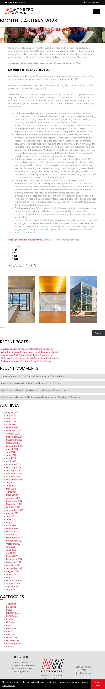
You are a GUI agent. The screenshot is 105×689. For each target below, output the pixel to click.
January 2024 (13, 498)
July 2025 (10, 452)
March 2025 (12, 464)
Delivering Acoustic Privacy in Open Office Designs (26, 361)
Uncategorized (13, 643)
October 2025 (13, 443)
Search (3, 327)
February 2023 (13, 531)
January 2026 (13, 433)
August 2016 (12, 586)
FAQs (83, 669)
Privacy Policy (52, 679)
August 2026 (12, 412)
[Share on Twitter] (15, 249)
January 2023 (13, 534)
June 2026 (11, 418)
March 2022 (12, 556)
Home (11, 41)
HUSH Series (12, 616)
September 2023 (14, 510)
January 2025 (13, 470)
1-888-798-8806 (21, 662)
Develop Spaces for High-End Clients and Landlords (20, 274)
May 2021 (10, 577)
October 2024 (13, 476)
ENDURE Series (13, 613)
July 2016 (10, 589)
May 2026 (11, 421)
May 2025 (11, 458)
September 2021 (14, 568)
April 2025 (11, 461)
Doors (9, 609)
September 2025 (14, 446)
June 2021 (11, 574)
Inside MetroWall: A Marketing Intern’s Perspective (83, 276)
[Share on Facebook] (15, 252)
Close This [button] (97, 684)
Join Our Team (83, 666)
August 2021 (12, 571)
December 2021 (14, 559)
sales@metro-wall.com (22, 665)
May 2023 (11, 522)
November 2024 (14, 473)
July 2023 (10, 516)
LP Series (10, 622)
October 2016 (13, 583)
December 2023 (14, 501)
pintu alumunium (9, 376)
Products (10, 634)
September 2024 (14, 479)
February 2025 (13, 467)
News (9, 625)
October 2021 (13, 565)
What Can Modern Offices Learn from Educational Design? (52, 263)
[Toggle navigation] (96, 11)
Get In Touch (21, 657)
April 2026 (11, 424)
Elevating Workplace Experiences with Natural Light (42, 390)
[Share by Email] (16, 258)
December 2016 (14, 580)
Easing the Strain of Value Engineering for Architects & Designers (48, 397)
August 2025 (12, 449)
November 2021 (14, 562)
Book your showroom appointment (26, 239)
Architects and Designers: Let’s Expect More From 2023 (49, 31)
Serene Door (12, 637)
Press (9, 631)
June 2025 (11, 455)
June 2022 (11, 549)
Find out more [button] (8, 686)
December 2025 (14, 436)
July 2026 (10, 415)
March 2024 (12, 494)
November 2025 (14, 439)
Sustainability (12, 640)
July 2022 (10, 546)
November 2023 (14, 504)
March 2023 (12, 528)
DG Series (11, 606)
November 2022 (14, 540)
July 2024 (11, 482)
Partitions (11, 628)
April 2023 (11, 525)
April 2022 (11, 553)
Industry (10, 619)
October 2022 (13, 543)
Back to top (85, 673)
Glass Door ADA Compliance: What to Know (43, 376)
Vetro (9, 646)
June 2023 (11, 519)
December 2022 (14, 537)
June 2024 (11, 485)
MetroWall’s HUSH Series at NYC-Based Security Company (30, 358)
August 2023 (12, 513)
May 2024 (11, 488)
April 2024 (11, 491)
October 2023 (13, 507)
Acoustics (11, 603)
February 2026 (13, 430)
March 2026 (12, 427)
